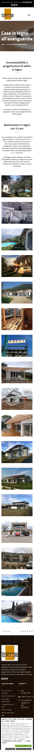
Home (3, 44)
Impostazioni (10, 749)
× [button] (31, 719)
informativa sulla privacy (12, 741)
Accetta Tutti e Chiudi (23, 745)
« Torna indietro (6, 631)
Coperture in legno (6, 710)
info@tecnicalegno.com (27, 697)
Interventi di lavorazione (8, 696)
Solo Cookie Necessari (24, 749)
